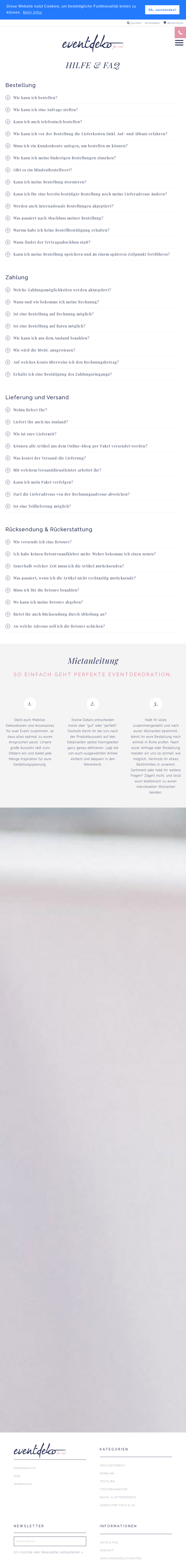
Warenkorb (174, 23)
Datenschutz (25, 1468)
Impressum (23, 1484)
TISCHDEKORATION (113, 1489)
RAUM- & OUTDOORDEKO (118, 1497)
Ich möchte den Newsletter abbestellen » (48, 1552)
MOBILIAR (107, 1473)
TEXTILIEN (107, 1481)
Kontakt (107, 1550)
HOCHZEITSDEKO (112, 1465)
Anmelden (152, 23)
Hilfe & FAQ (109, 1542)
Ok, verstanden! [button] (162, 10)
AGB (17, 1476)
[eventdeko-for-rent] (93, 43)
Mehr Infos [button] (32, 12)
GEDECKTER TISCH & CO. (118, 1505)
